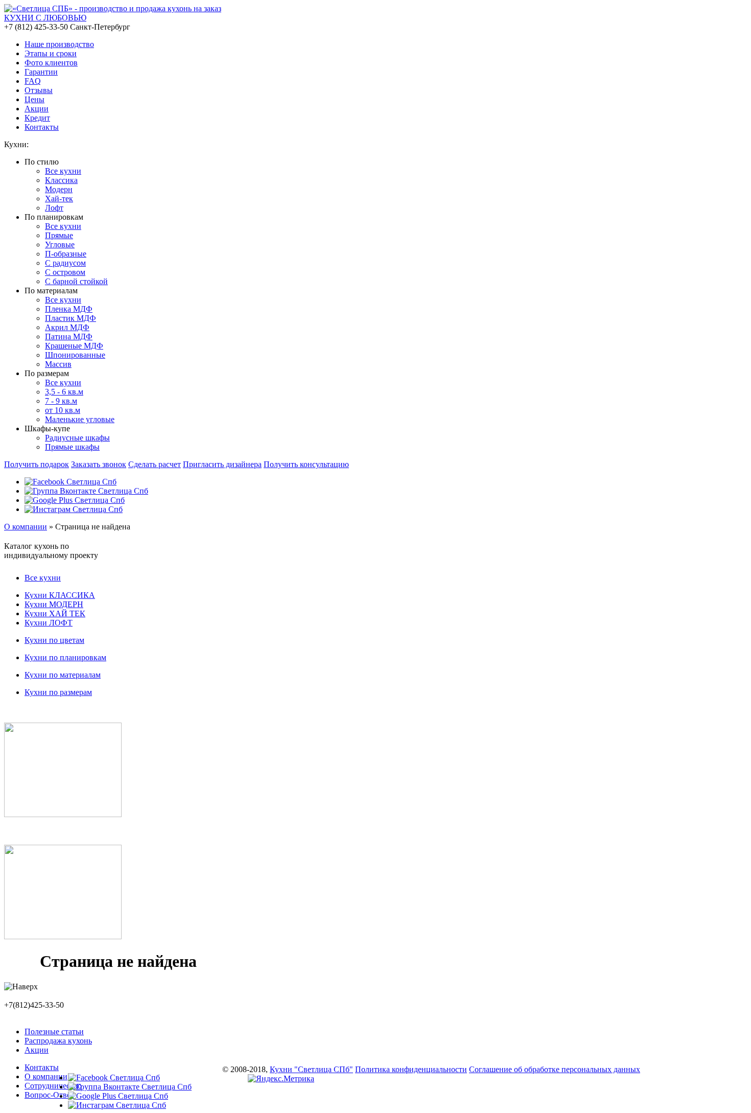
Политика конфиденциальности (411, 1069)
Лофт (54, 207)
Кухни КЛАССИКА (60, 595)
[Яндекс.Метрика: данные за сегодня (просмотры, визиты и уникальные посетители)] (281, 1078)
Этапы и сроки (51, 53)
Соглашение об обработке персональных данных (554, 1069)
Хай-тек (59, 198)
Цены (34, 99)
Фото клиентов (51, 62)
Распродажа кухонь (58, 1040)
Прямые (59, 235)
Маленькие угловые (79, 419)
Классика (61, 180)
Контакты (42, 127)
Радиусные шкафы (77, 437)
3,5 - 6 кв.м (64, 391)
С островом (65, 272)
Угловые (60, 244)
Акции (37, 108)
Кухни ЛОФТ (49, 622)
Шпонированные (75, 355)
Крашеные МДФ (74, 345)
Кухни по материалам (63, 674)
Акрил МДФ (67, 327)
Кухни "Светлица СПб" (311, 1069)
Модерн (59, 189)
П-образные (65, 253)
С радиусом (65, 263)
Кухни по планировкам (65, 657)
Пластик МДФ (70, 318)
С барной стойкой (76, 281)
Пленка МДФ (68, 309)
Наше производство (59, 44)
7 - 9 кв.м (61, 401)
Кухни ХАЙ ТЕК (55, 613)
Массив (58, 364)
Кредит (37, 117)
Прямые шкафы (72, 447)
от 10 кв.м (62, 410)
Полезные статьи (54, 1031)
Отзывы (39, 90)
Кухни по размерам (58, 692)
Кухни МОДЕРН (54, 604)
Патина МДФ (68, 336)
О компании (25, 526)
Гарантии (41, 71)
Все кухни (63, 171)
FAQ (33, 81)
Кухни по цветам (54, 640)
